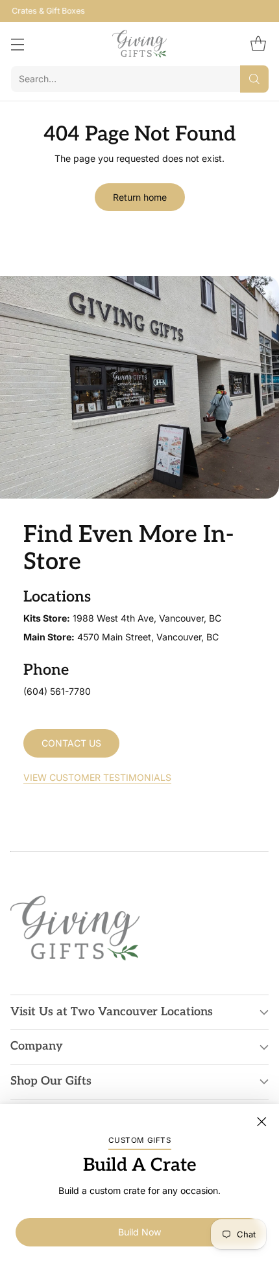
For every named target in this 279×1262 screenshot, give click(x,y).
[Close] (261, 1121)
